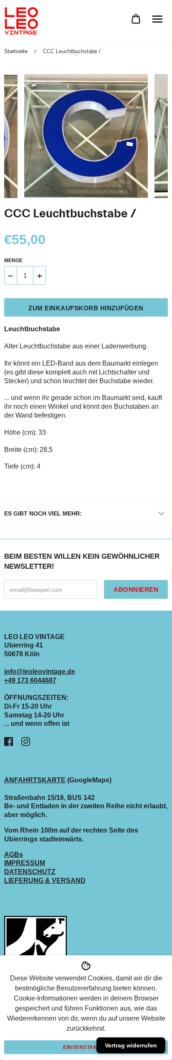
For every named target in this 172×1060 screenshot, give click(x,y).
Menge (13, 260)
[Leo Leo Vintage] (21, 21)
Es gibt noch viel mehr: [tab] (43, 513)
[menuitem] (135, 19)
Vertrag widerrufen (131, 1045)
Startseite (16, 51)
